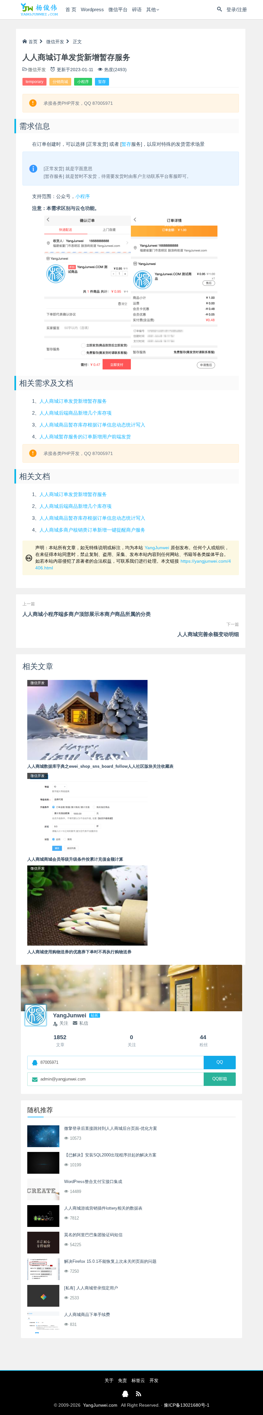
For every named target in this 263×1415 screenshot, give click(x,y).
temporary (34, 81)
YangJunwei (157, 547)
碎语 (137, 9)
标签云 (138, 1380)
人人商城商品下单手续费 (87, 1314)
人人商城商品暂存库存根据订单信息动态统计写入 (92, 424)
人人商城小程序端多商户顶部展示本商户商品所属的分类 (86, 614)
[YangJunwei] (39, 9)
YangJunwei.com (100, 1405)
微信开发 (55, 41)
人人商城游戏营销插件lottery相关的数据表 (103, 1208)
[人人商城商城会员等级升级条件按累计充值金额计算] (87, 812)
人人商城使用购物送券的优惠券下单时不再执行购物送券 (79, 951)
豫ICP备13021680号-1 (186, 1405)
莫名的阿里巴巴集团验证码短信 (93, 1234)
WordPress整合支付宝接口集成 (93, 1181)
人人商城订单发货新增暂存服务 (73, 401)
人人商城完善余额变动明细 (208, 634)
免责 (122, 1380)
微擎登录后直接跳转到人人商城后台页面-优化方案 (110, 1128)
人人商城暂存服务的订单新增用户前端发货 (85, 436)
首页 (33, 41)
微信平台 (118, 9)
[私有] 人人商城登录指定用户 (91, 1288)
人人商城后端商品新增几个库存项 (75, 413)
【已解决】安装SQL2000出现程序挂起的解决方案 (110, 1155)
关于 (109, 1380)
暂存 (102, 81)
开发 (153, 1380)
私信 (83, 1023)
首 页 (70, 9)
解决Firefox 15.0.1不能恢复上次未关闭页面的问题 (110, 1261)
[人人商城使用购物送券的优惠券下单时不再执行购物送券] (87, 905)
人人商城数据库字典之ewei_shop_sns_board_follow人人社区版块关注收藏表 (100, 766)
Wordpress (92, 9)
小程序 (83, 81)
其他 (151, 9)
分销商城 (60, 81)
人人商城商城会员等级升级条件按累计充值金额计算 (75, 859)
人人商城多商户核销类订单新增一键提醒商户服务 (92, 530)
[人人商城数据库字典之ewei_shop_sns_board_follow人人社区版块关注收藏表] (87, 719)
